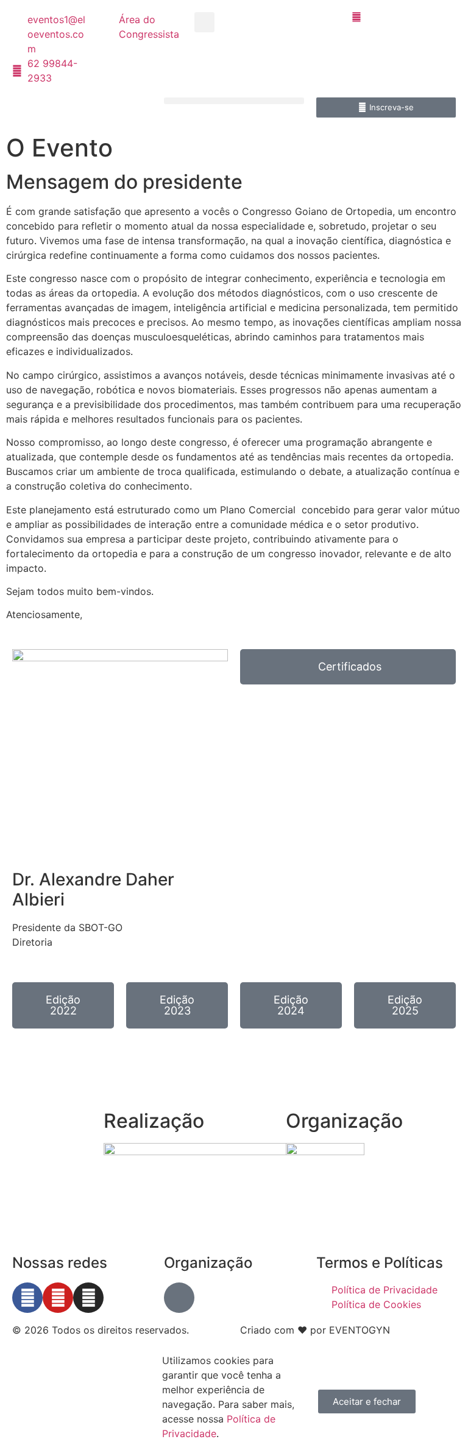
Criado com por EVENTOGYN (315, 1330)
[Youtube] (58, 1297)
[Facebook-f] (27, 1297)
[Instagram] (88, 1297)
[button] (204, 22)
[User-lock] (179, 1297)
